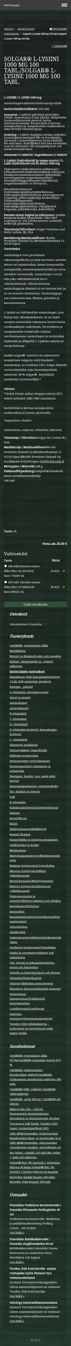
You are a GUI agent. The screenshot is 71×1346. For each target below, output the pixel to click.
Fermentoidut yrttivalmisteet (30, 761)
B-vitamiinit (18, 713)
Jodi (12, 797)
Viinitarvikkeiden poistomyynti (31, 983)
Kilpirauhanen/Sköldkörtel (28, 829)
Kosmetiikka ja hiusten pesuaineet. (34, 839)
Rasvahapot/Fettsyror (24, 906)
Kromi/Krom (18, 818)
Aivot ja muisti (20, 697)
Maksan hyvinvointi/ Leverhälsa (32, 865)
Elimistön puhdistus (24, 745)
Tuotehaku (59, 29)
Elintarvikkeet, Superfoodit (28, 750)
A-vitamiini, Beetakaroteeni (29, 692)
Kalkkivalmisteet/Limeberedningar (34, 807)
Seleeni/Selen (19, 927)
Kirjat (14, 823)
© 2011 (35, 1340)
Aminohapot (18, 703)
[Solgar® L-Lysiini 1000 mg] (35, 91)
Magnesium (18, 850)
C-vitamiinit (18, 719)
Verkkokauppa (12, 5)
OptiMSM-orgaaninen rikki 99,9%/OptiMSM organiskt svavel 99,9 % (35, 1060)
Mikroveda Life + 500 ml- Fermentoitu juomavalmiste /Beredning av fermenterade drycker (35, 1113)
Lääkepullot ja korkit (24, 845)
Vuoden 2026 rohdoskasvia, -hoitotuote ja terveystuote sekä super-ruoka (31, 1028)
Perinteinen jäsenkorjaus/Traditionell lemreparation (27, 998)
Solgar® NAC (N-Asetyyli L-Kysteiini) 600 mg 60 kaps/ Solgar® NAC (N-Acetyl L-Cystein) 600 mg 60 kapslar (35, 1167)
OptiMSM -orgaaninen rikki (29, 645)
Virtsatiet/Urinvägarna (25, 978)
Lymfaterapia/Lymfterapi (27, 1008)
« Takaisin (59, 46)
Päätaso (9, 29)
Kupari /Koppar (20, 834)
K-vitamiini (18, 802)
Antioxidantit (19, 708)
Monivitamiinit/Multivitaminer (31, 881)
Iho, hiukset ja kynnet (25, 791)
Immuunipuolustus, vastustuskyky (34, 786)
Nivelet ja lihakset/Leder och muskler (35, 656)
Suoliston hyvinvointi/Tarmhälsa (33, 947)
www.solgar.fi (52, 461)
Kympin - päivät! (21, 687)
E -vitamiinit (18, 739)
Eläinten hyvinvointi (24, 755)
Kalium (15, 813)
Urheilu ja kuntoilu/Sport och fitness (35, 972)
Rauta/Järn (17, 911)
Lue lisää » (17, 1232)
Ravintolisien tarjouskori (27, 671)
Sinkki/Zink (17, 932)
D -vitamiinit (19, 724)
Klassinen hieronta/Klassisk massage (35, 989)
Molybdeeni (18, 651)
